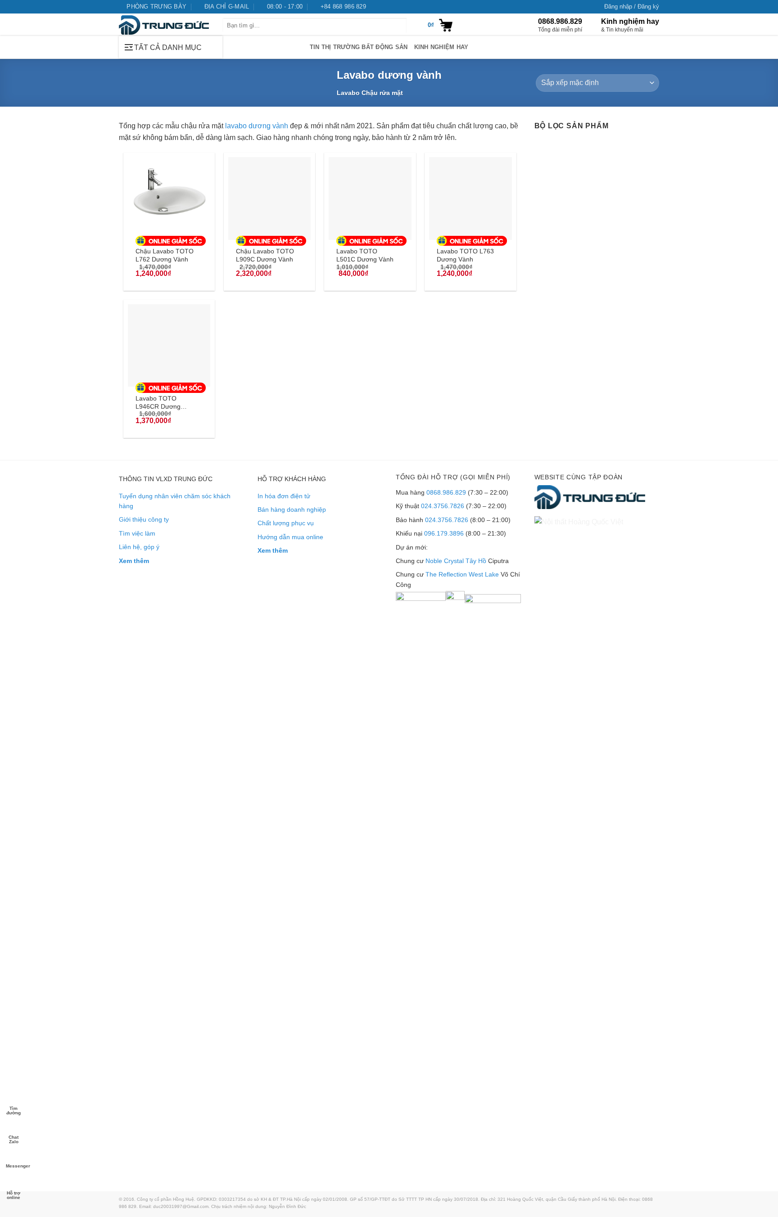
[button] (631, 7)
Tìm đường (13, 1110)
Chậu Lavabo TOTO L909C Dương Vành (265, 255)
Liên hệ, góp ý (139, 546)
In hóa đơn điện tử (284, 496)
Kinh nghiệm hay (441, 47)
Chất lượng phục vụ (286, 523)
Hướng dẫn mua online (290, 537)
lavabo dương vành (256, 126)
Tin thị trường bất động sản (359, 47)
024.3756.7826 (442, 505)
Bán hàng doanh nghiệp (292, 509)
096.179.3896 (444, 533)
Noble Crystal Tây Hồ (455, 560)
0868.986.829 (446, 492)
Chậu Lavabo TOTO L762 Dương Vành (165, 255)
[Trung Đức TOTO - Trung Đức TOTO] (164, 25)
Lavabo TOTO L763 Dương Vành (465, 255)
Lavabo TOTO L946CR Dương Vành (158, 402)
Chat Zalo (13, 1139)
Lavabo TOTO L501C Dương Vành (365, 255)
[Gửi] (414, 25)
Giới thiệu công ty (144, 519)
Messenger (14, 1165)
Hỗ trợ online (13, 1194)
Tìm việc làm (137, 533)
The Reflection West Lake (462, 574)
